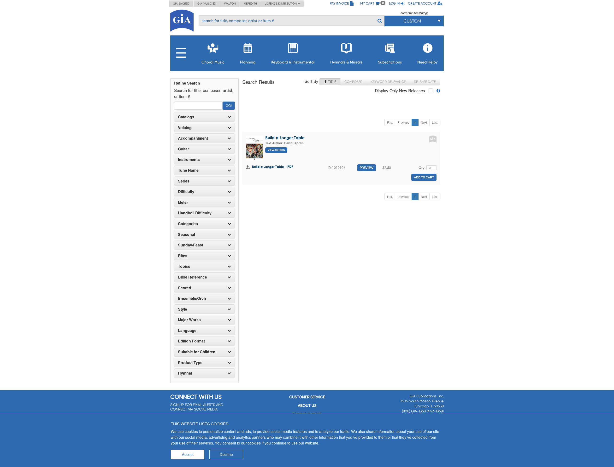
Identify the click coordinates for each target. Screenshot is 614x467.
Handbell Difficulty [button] (195, 213)
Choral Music (212, 62)
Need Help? (427, 62)
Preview (366, 168)
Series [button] (183, 181)
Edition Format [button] (191, 341)
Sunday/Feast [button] (190, 245)
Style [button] (182, 309)
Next (424, 122)
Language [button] (187, 330)
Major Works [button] (189, 320)
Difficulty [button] (186, 191)
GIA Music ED (206, 3)
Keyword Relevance (388, 82)
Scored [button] (184, 288)
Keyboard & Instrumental (293, 62)
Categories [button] (188, 224)
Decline (226, 454)
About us (307, 405)
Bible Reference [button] (192, 277)
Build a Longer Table (285, 137)
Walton (230, 3)
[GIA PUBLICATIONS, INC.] (182, 20)
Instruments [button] (189, 159)
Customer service (307, 397)
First (390, 122)
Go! (229, 106)
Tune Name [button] (188, 170)
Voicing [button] (185, 127)
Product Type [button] (190, 362)
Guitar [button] (183, 149)
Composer (353, 82)
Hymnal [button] (185, 373)
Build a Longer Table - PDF (272, 167)
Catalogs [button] (186, 117)
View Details (276, 150)
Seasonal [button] (186, 234)
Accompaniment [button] (193, 138)
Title (331, 82)
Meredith (250, 3)
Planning (247, 62)
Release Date (425, 82)
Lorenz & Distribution (281, 3)
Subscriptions (390, 62)
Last (434, 122)
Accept (188, 454)
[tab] (204, 116)
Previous (403, 122)
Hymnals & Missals (346, 62)
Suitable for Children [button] (196, 352)
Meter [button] (183, 202)
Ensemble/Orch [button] (192, 298)
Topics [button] (184, 266)
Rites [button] (182, 256)
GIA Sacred (181, 3)
